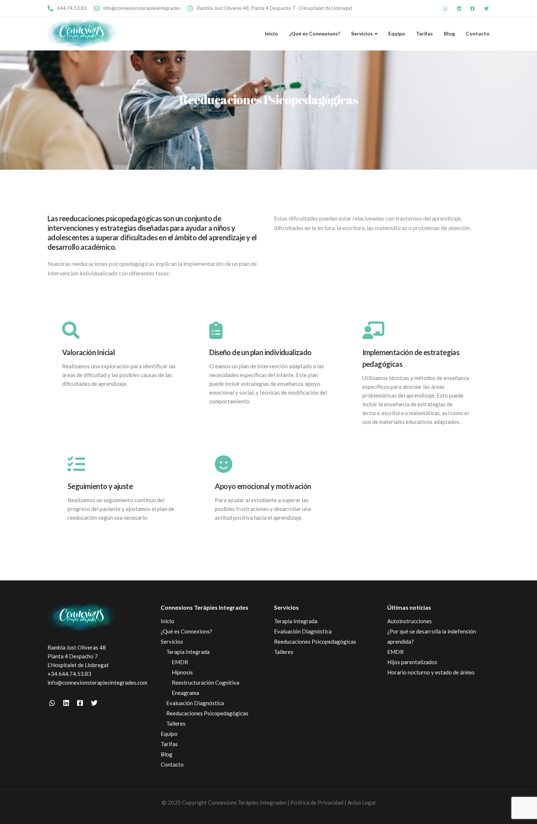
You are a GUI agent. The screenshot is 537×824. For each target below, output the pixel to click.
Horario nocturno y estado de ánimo (431, 672)
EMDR (180, 662)
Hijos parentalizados (412, 662)
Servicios (362, 33)
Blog (449, 33)
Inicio (271, 33)
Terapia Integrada (188, 651)
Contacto (478, 33)
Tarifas (424, 33)
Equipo (396, 33)
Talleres (176, 723)
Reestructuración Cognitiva (205, 682)
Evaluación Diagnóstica (195, 703)
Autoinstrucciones (409, 621)
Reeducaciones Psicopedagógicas (207, 713)
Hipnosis (182, 672)
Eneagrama (185, 692)
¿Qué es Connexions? (314, 33)
